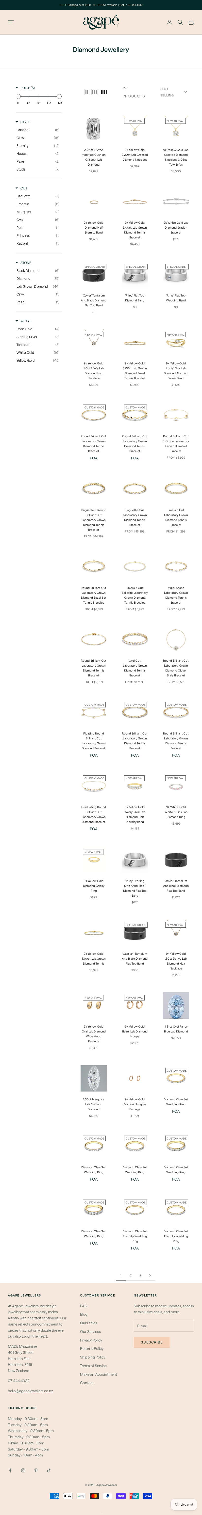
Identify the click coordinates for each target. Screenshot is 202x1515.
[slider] (18, 96)
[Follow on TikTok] (48, 1470)
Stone (25, 263)
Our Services (90, 1331)
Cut (23, 188)
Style (25, 122)
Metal (25, 321)
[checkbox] (38, 129)
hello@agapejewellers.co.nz (30, 1391)
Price (27, 88)
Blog (83, 1314)
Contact (87, 1382)
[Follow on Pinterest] (36, 1470)
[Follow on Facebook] (10, 1470)
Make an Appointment (98, 1374)
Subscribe (152, 1342)
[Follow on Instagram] (23, 1470)
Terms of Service (93, 1365)
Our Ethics (88, 1323)
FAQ (83, 1306)
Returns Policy (91, 1348)
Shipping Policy (92, 1357)
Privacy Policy (91, 1340)
